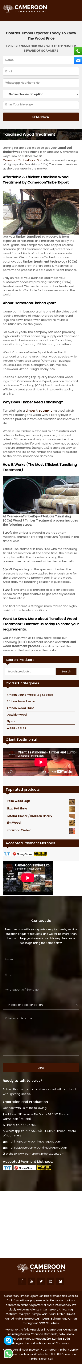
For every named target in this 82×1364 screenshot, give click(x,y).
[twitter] (41, 1281)
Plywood (12, 721)
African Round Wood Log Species (30, 695)
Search (66, 671)
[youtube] (31, 1281)
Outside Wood (17, 715)
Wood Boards (16, 728)
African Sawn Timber (21, 701)
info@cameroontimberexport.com (37, 1141)
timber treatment (39, 411)
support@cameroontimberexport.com (40, 1147)
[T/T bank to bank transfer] (7, 854)
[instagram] (50, 1281)
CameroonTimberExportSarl (22, 160)
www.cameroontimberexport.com (41, 1154)
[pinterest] (60, 1281)
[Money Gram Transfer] (23, 854)
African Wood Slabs (20, 708)
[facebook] (22, 1281)
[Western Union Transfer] (41, 854)
